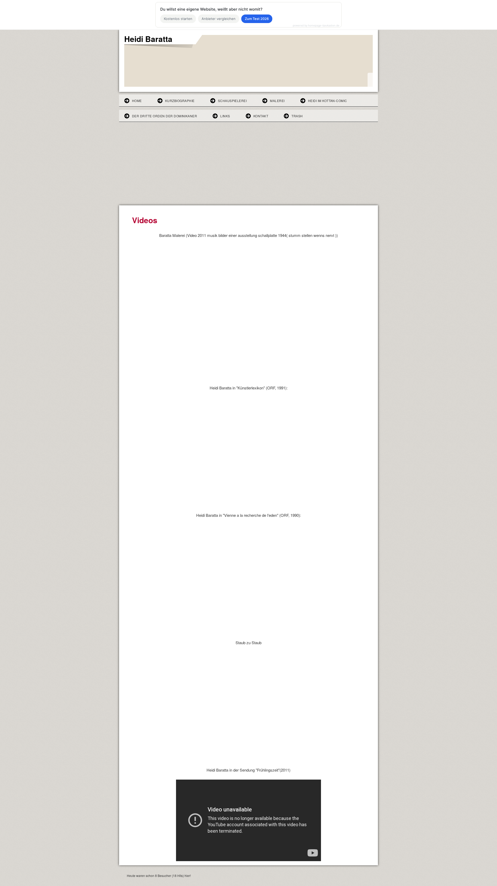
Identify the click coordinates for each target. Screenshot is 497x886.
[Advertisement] (248, 166)
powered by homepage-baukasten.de (316, 25)
